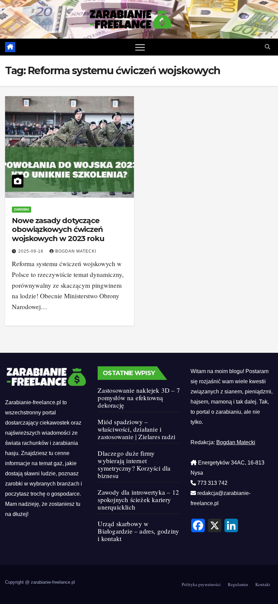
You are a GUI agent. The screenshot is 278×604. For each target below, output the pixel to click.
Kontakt (262, 584)
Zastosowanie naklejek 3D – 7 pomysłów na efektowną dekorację (139, 397)
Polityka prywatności (201, 584)
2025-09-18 (31, 251)
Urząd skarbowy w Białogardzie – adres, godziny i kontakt (138, 531)
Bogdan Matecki (75, 251)
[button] (267, 47)
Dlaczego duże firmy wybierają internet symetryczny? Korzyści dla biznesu (134, 464)
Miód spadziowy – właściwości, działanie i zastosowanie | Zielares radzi (136, 429)
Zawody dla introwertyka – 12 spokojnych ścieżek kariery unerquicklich (138, 499)
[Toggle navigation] (140, 47)
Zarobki (21, 209)
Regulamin (238, 584)
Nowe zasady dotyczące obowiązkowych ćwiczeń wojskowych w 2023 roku (58, 229)
